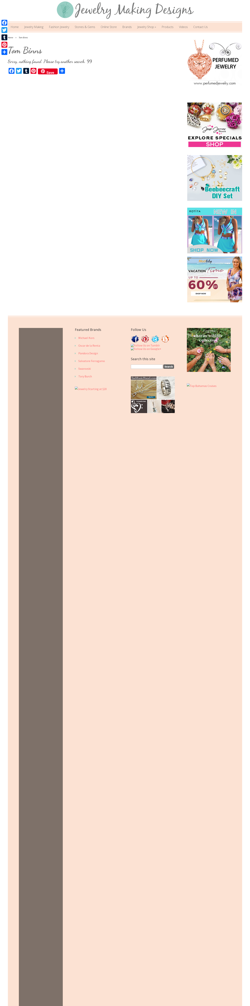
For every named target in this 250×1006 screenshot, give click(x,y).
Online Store (109, 27)
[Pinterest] (4, 44)
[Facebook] (4, 22)
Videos (183, 27)
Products (167, 27)
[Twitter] (4, 30)
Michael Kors (86, 338)
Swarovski (84, 368)
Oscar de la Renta (89, 345)
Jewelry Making (33, 27)
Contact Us (200, 27)
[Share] (4, 52)
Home (15, 27)
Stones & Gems (85, 27)
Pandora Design (88, 353)
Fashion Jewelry (59, 27)
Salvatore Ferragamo (91, 361)
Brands (127, 27)
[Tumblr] (4, 37)
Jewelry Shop (146, 27)
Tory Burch (85, 376)
